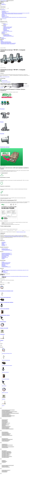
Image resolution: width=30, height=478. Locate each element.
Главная (1, 40)
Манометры (3, 460)
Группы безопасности (4, 421)
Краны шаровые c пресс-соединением (6, 456)
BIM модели (3, 264)
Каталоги (4, 26)
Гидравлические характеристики (18, 13)
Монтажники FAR (4, 15)
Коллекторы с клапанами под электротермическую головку (9, 411)
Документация (4, 12)
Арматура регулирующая (5, 255)
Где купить (3, 33)
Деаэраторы (3, 425)
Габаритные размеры (10, 13)
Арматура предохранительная (6, 253)
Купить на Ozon (7, 76)
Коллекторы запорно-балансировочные (6, 42)
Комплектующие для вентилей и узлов (7, 435)
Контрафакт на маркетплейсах (12, 17)
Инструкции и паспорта (6, 28)
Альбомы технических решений (6, 262)
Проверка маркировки (5, 17)
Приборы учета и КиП (5, 257)
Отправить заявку (3, 233)
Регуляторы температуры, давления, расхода (7, 465)
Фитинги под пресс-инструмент (6, 470)
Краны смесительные (4, 438)
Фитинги (3, 258)
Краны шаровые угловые (5, 455)
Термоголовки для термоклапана (6, 433)
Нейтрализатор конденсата (5, 427)
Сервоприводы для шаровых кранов (6, 452)
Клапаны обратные (4, 422)
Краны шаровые (4, 256)
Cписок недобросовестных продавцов (21, 17)
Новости (7, 11)
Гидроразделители (4, 444)
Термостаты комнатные (5, 466)
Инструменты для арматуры (5, 434)
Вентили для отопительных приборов (7, 254)
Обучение (3, 14)
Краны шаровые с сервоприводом (6, 451)
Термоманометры (4, 461)
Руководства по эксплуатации (7, 27)
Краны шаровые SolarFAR (5, 457)
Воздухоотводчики (4, 420)
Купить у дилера (2, 76)
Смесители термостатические (5, 440)
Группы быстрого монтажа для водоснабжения (7, 446)
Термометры (3, 462)
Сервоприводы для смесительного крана (7, 439)
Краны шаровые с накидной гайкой (6, 453)
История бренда (4, 11)
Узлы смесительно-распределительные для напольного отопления (10, 413)
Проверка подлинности (5, 16)
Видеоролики (6, 13)
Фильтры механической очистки (6, 426)
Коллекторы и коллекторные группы (6, 41)
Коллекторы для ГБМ (4, 447)
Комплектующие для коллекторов (6, 416)
